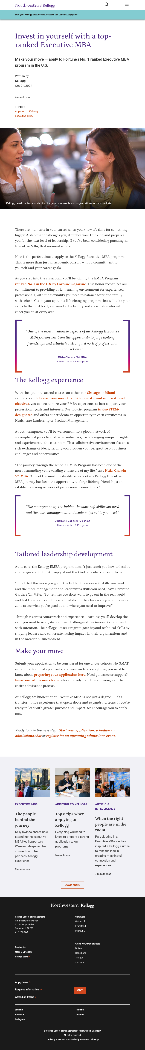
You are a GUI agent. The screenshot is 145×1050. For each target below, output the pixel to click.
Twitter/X (79, 1010)
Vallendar (80, 962)
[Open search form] (113, 4)
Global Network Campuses (87, 944)
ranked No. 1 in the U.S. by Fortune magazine (50, 284)
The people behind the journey (25, 820)
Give (80, 990)
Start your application (76, 730)
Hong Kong (80, 953)
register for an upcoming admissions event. (80, 736)
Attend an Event (24, 997)
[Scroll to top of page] (139, 1031)
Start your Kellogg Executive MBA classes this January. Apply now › (47, 14)
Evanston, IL (81, 926)
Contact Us (20, 947)
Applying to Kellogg (26, 111)
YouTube (79, 1014)
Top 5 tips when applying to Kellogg (70, 820)
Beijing (78, 948)
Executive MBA (24, 116)
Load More (72, 885)
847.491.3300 (21, 932)
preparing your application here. (60, 675)
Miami (110, 393)
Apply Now (21, 982)
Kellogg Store (21, 956)
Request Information (27, 989)
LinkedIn (19, 1010)
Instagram (20, 1019)
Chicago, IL (80, 921)
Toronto (79, 958)
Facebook (19, 1014)
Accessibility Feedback (78, 1039)
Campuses (80, 917)
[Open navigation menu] (127, 4)
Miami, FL (80, 931)
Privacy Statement (56, 1039)
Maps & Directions (23, 952)
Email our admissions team (37, 680)
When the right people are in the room (110, 824)
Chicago (93, 393)
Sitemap (95, 1039)
